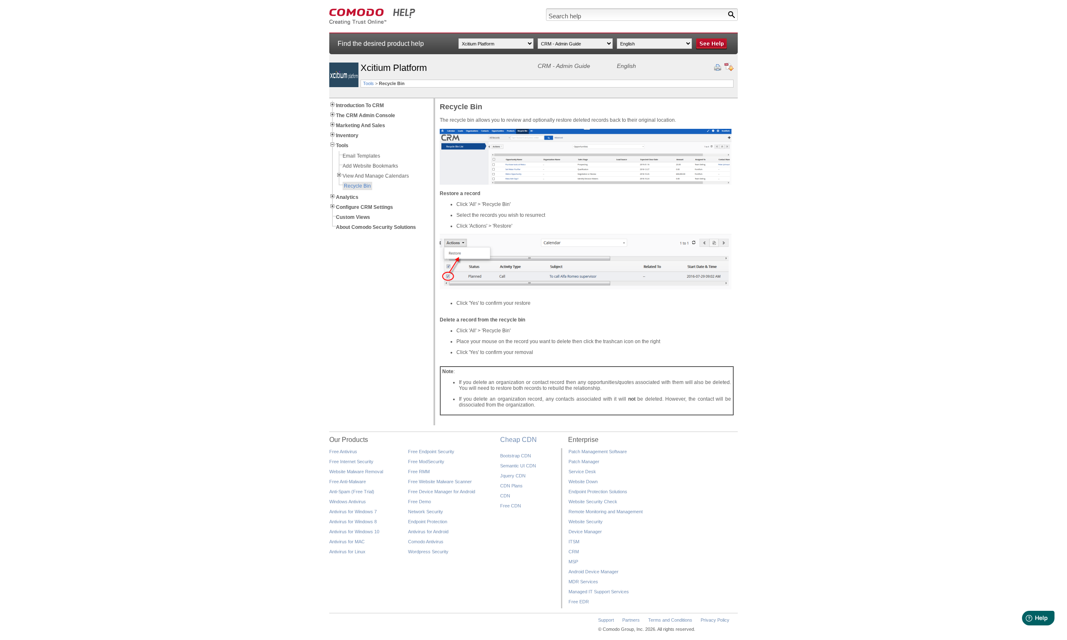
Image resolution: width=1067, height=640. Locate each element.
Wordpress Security (428, 551)
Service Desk (582, 471)
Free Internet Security (351, 461)
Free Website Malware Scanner (440, 481)
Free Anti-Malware (347, 481)
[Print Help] (717, 67)
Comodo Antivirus (425, 541)
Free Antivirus (343, 451)
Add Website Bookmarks (370, 166)
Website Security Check (593, 501)
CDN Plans (511, 485)
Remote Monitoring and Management (606, 511)
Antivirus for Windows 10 (354, 531)
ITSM (574, 541)
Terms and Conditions (670, 619)
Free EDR (579, 601)
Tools (368, 83)
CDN (505, 495)
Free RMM (419, 471)
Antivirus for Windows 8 (353, 521)
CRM (574, 551)
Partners (631, 619)
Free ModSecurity (426, 461)
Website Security (586, 521)
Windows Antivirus (347, 501)
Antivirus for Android (428, 531)
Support (606, 619)
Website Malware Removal (356, 471)
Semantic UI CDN (518, 465)
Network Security (425, 511)
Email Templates (361, 156)
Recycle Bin (357, 186)
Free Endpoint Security (431, 451)
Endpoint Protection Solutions (598, 491)
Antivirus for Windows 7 (353, 511)
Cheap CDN (518, 439)
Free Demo (419, 501)
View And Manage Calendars (376, 176)
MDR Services (583, 581)
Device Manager (585, 531)
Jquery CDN (513, 475)
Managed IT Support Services (599, 591)
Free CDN (510, 505)
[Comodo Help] (372, 23)
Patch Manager (584, 461)
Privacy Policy (715, 619)
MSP (573, 561)
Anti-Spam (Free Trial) (351, 491)
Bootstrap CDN (515, 455)
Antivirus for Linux (347, 551)
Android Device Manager (594, 571)
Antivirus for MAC (347, 541)
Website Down (583, 481)
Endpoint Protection (427, 521)
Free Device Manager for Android (441, 491)
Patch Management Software (598, 451)
